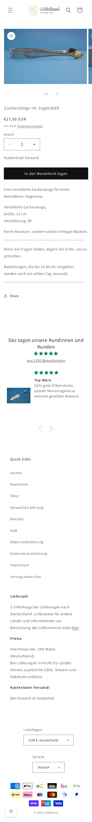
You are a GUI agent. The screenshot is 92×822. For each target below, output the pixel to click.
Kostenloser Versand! (30, 126)
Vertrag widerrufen (25, 576)
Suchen (16, 472)
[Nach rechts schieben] (57, 93)
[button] (10, 10)
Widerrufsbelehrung (26, 542)
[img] (46, 353)
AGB (13, 530)
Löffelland (51, 812)
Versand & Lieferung (26, 507)
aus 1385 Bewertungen (46, 360)
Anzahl (9, 134)
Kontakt (17, 519)
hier (75, 627)
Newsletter (19, 484)
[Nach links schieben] (34, 93)
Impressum (19, 565)
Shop (14, 495)
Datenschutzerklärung (28, 553)
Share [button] (14, 296)
